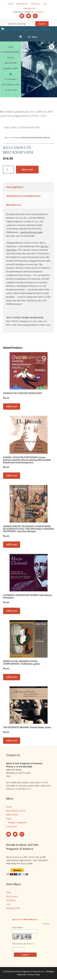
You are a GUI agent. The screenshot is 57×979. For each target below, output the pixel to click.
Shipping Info (29, 8)
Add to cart (27, 169)
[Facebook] (21, 15)
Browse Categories (17, 822)
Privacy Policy (34, 974)
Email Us (40, 11)
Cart (45, 3)
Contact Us (11, 826)
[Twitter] (28, 15)
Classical (24, 138)
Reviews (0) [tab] (13, 204)
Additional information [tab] (23, 196)
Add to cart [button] (11, 406)
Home (9, 806)
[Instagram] (35, 15)
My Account (22, 3)
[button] (51, 46)
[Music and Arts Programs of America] (26, 29)
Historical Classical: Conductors (39, 138)
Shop (11, 3)
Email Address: (17, 927)
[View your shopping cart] (20, 37)
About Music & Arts (16, 810)
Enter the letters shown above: (22, 944)
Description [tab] (14, 187)
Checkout (35, 3)
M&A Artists (12, 814)
